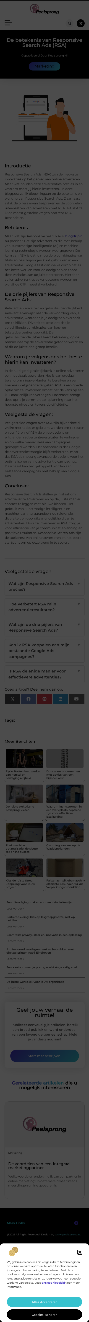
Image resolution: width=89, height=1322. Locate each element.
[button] (80, 1252)
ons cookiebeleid (53, 1282)
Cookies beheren (45, 1314)
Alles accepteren (45, 1302)
